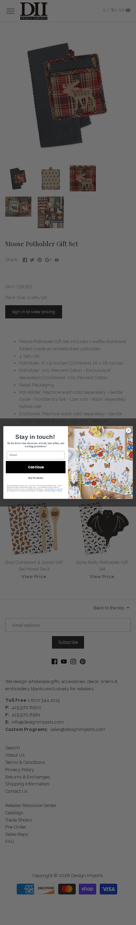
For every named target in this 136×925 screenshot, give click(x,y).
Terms (60, 491)
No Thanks (35, 478)
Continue (36, 467)
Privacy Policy (50, 491)
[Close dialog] (128, 430)
